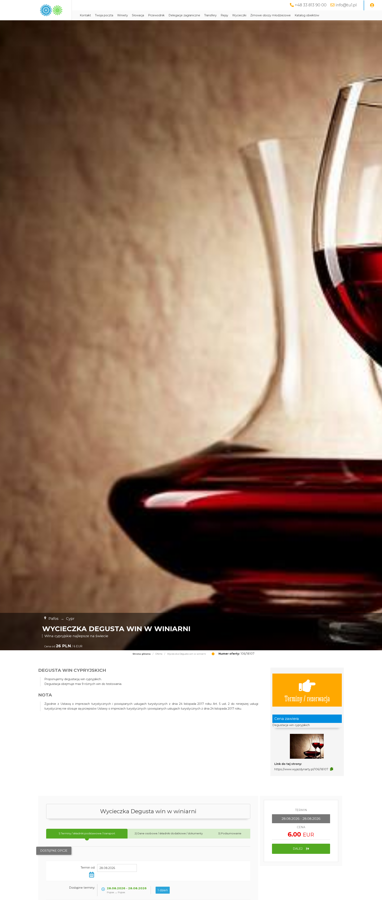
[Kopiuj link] (331, 769)
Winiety (122, 15)
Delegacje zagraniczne (184, 15)
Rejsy (224, 15)
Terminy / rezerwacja (307, 698)
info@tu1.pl (346, 5)
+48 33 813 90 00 (310, 5)
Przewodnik (156, 15)
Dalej (298, 848)
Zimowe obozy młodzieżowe (270, 15)
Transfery (210, 15)
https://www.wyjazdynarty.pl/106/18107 (301, 769)
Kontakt (85, 15)
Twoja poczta (104, 15)
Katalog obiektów (307, 15)
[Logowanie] (372, 5)
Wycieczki (239, 15)
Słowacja (138, 15)
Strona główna (142, 653)
